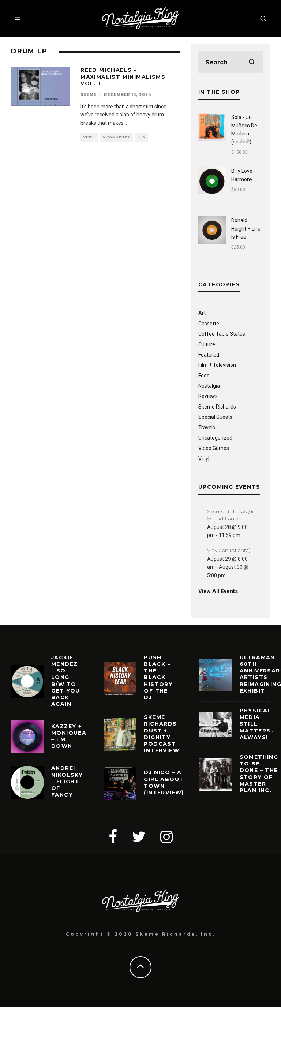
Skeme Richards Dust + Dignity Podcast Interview (161, 734)
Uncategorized (215, 438)
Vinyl (89, 137)
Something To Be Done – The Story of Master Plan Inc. (259, 774)
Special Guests (215, 417)
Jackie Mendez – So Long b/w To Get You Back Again (65, 680)
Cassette (208, 324)
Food (204, 376)
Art (202, 313)
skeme (88, 94)
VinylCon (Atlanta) (228, 550)
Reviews (208, 396)
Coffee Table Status (221, 334)
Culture (206, 344)
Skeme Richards (217, 407)
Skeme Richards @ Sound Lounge (230, 514)
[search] (252, 62)
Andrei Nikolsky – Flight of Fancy (67, 781)
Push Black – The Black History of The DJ (158, 677)
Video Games (213, 448)
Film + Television (217, 365)
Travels (206, 427)
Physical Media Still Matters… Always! (258, 724)
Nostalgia (209, 386)
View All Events (218, 591)
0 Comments (116, 137)
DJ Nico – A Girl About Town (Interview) (164, 782)
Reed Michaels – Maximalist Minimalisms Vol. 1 (122, 76)
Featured (208, 355)
